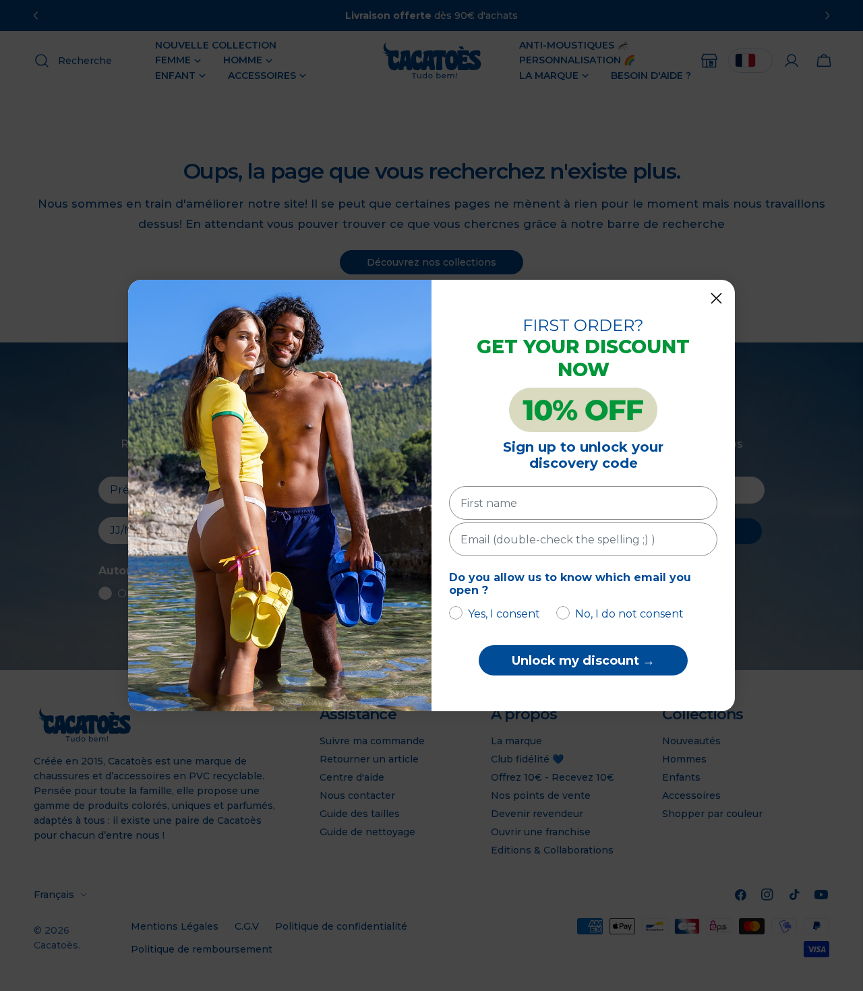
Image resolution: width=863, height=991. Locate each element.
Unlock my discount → (583, 660)
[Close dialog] (716, 298)
